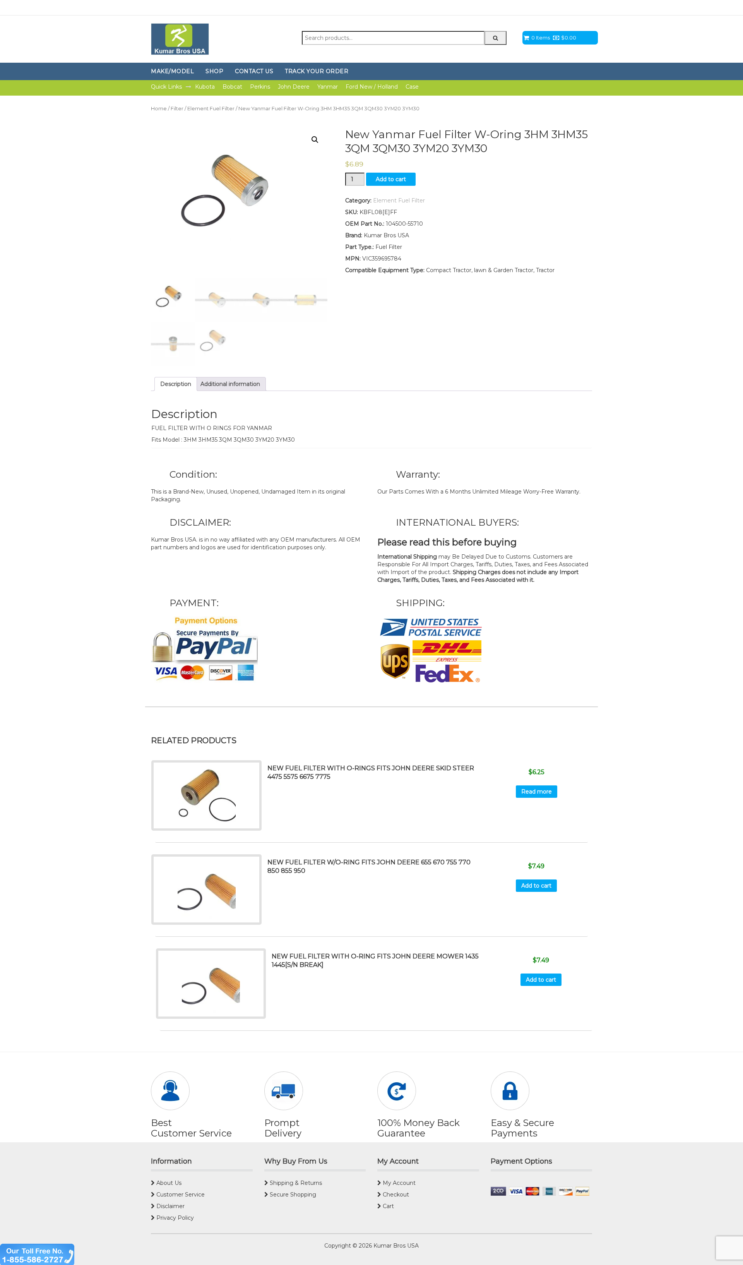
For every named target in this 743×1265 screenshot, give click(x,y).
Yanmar (327, 86)
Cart (387, 1206)
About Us (168, 1182)
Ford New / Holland (372, 86)
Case (412, 86)
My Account (398, 1182)
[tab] (175, 384)
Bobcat (232, 86)
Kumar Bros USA (395, 1245)
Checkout (395, 1194)
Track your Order (316, 71)
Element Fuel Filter (211, 108)
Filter (177, 108)
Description (175, 384)
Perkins (260, 86)
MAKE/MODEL (172, 71)
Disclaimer (170, 1206)
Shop (214, 71)
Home (159, 108)
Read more (536, 791)
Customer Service (180, 1194)
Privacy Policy (174, 1217)
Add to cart (391, 179)
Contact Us (254, 71)
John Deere (294, 86)
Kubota (205, 86)
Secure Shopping (292, 1194)
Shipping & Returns (295, 1182)
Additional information (230, 384)
